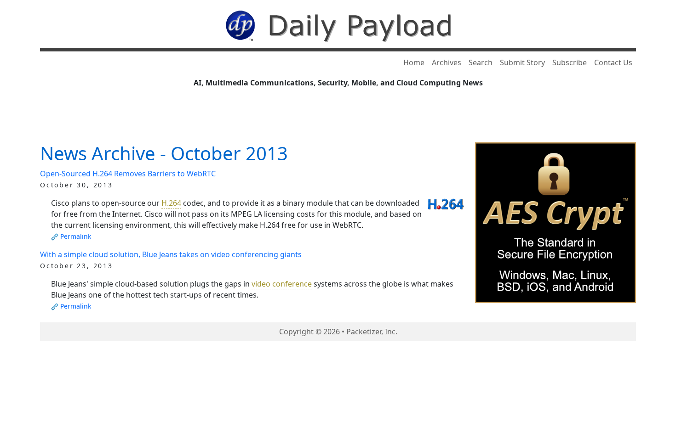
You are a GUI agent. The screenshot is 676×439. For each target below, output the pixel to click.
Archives (446, 62)
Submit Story (522, 62)
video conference (282, 284)
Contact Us (613, 62)
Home (413, 62)
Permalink (75, 236)
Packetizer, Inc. (371, 331)
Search (481, 62)
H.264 (171, 203)
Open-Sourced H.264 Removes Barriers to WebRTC (128, 174)
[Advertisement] (338, 118)
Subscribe (569, 62)
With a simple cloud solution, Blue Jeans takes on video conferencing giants (171, 254)
